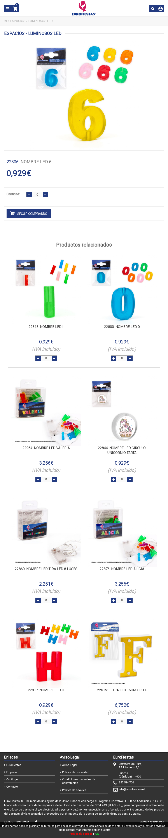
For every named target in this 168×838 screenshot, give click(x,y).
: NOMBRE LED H (46, 690)
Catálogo (12, 779)
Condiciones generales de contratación (78, 781)
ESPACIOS (17, 21)
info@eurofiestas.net (130, 789)
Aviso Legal (69, 765)
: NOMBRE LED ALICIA (122, 569)
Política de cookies (74, 790)
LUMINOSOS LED (40, 21)
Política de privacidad (75, 772)
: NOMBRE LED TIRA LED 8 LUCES (46, 569)
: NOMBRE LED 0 (122, 327)
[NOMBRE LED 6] (84, 96)
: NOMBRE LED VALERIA (46, 448)
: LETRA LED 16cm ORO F (122, 690)
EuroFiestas (13, 765)
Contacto (12, 786)
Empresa (12, 772)
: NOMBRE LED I (46, 327)
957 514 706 (126, 782)
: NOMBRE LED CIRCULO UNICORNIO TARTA (122, 450)
